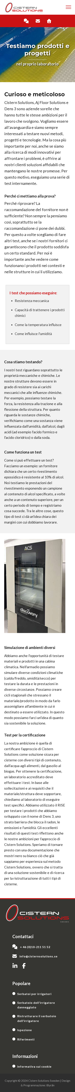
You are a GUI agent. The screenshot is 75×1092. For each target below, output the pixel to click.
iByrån (50, 1085)
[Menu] (68, 7)
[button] (15, 966)
